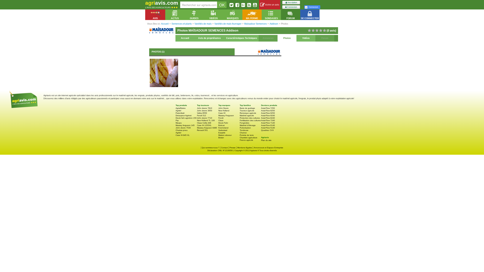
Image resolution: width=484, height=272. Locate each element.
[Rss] (249, 5)
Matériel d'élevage (248, 125)
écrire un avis (272, 4)
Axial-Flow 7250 (268, 108)
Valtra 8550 (202, 113)
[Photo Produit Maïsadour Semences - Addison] (164, 72)
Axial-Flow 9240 (268, 115)
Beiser (221, 138)
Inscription (292, 2)
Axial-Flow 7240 (268, 120)
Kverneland (223, 128)
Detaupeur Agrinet (184, 115)
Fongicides (244, 123)
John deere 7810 (204, 108)
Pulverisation (245, 128)
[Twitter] (231, 5)
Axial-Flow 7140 (268, 123)
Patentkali (180, 113)
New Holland (223, 111)
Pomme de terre (247, 135)
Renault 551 (202, 130)
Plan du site (266, 140)
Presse (233, 148)
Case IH (221, 113)
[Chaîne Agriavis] (255, 5)
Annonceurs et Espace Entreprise (268, 148)
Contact (224, 148)
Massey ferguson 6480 (207, 128)
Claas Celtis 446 (204, 123)
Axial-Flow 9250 (268, 113)
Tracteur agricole (247, 111)
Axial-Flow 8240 (268, 118)
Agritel (178, 111)
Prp (177, 120)
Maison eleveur (225, 135)
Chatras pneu (182, 130)
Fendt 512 (201, 115)
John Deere (223, 108)
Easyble (221, 133)
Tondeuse (244, 130)
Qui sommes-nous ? (210, 148)
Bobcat (221, 125)
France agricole (246, 140)
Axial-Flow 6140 (268, 125)
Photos (287, 38)
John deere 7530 (183, 128)
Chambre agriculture (248, 138)
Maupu (179, 123)
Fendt (220, 118)
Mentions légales (244, 148)
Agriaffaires (180, 108)
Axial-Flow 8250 (268, 111)
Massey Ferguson (226, 115)
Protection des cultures (250, 118)
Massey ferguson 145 (185, 125)
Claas (220, 120)
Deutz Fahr (223, 123)
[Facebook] (237, 5)
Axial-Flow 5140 (268, 128)
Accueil (185, 38)
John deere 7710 (204, 118)
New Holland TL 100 (206, 120)
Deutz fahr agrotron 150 (186, 118)
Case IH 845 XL (183, 135)
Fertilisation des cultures (250, 120)
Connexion (292, 7)
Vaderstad (222, 130)
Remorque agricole (248, 113)
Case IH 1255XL (204, 125)
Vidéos (306, 38)
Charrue (243, 133)
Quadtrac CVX (267, 130)
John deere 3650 (204, 111)
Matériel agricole (247, 115)
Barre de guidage (247, 108)
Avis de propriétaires (209, 38)
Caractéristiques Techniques (241, 38)
